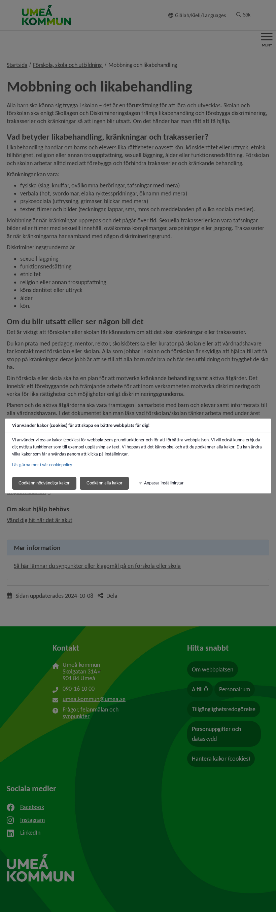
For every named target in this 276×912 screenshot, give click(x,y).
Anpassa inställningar (164, 483)
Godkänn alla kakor (105, 483)
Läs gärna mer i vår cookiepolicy (42, 465)
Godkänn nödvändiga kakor (44, 483)
